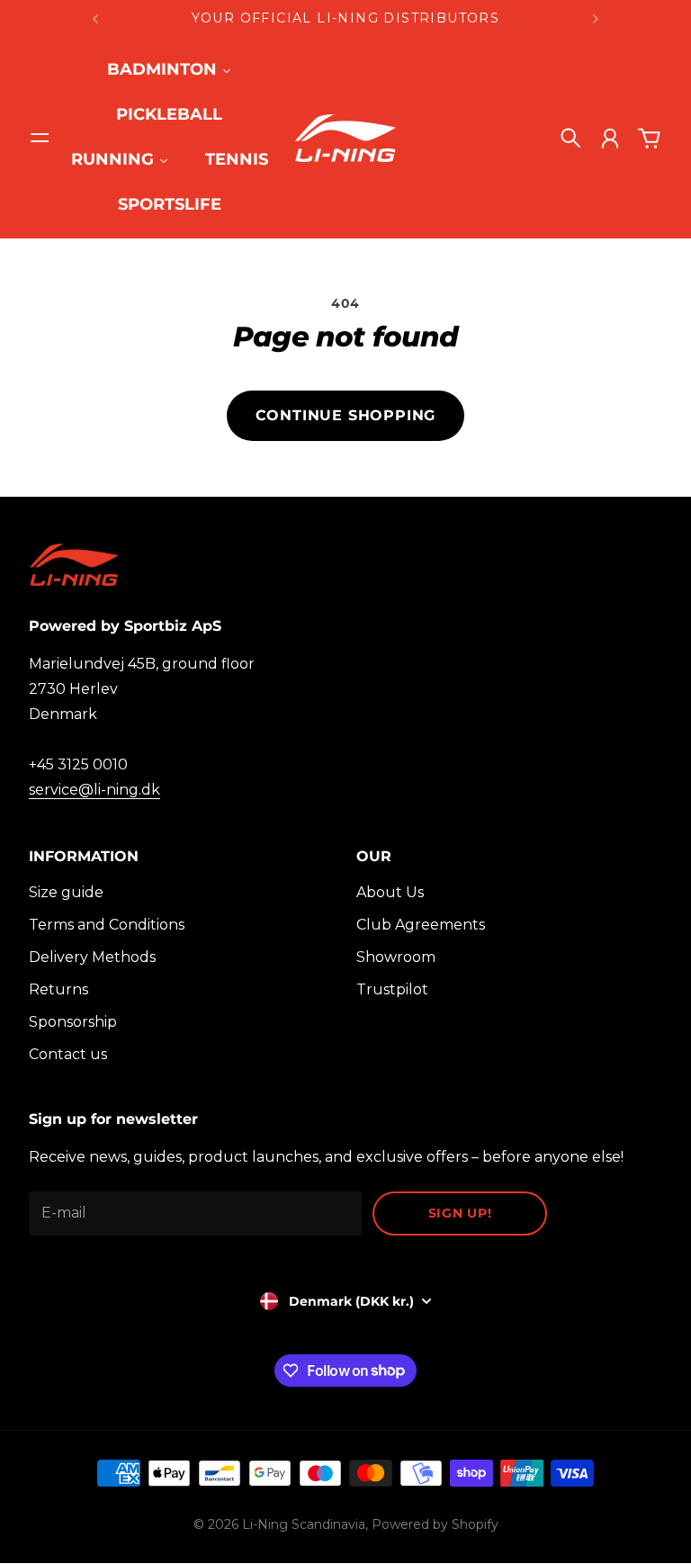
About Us (390, 892)
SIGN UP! (460, 1213)
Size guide (66, 892)
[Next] (595, 18)
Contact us (68, 1054)
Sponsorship (73, 1021)
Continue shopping (346, 415)
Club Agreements (420, 924)
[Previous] (95, 18)
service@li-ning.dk (94, 789)
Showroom (395, 957)
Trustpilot (392, 989)
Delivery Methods (92, 957)
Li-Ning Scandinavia (303, 1524)
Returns (58, 989)
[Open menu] (39, 138)
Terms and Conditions (106, 924)
